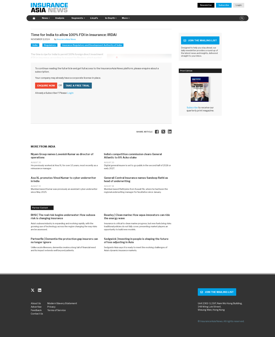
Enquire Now (46, 85)
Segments (77, 18)
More (125, 18)
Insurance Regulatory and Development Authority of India (92, 45)
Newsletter (206, 5)
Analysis (59, 18)
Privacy (51, 307)
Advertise (36, 307)
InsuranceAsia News (66, 39)
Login (239, 5)
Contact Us (37, 314)
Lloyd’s (94, 18)
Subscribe (224, 5)
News (45, 18)
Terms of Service (56, 310)
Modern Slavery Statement (62, 303)
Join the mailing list (202, 40)
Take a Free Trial (77, 85)
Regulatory (50, 45)
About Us (36, 303)
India (35, 45)
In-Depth (110, 18)
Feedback (36, 310)
